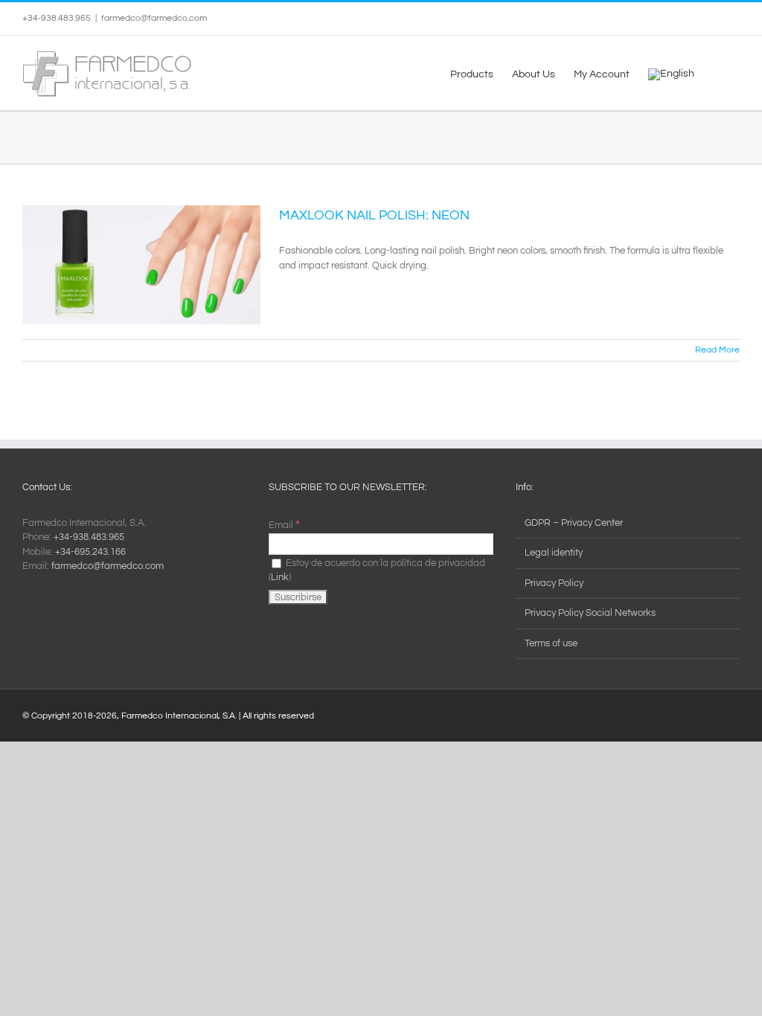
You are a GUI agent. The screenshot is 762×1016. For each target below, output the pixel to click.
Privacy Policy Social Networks (590, 613)
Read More (717, 350)
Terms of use (551, 643)
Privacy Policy (554, 583)
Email (284, 525)
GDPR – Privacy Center (574, 523)
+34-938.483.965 (89, 537)
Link (280, 577)
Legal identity (554, 552)
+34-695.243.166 (90, 552)
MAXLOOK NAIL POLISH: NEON (374, 215)
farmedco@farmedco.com (154, 18)
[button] (717, 73)
